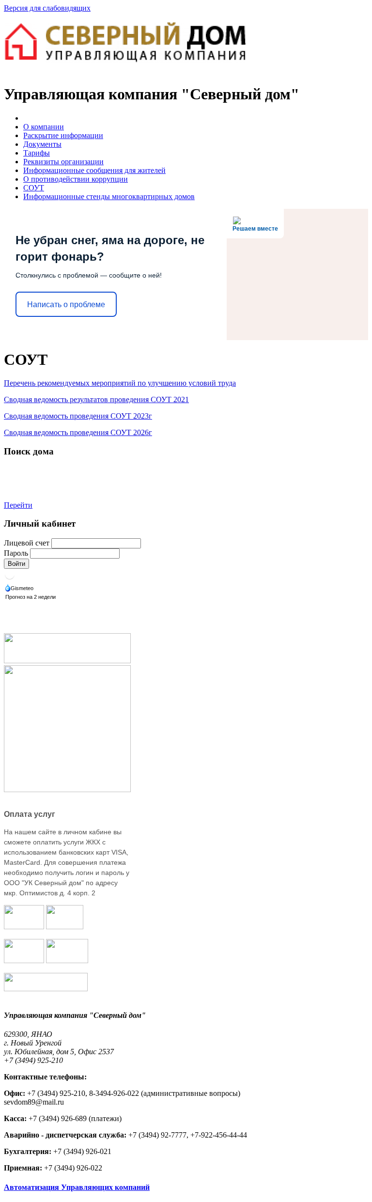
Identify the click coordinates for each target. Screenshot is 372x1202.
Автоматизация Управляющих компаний (77, 1187)
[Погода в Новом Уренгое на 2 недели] (31, 597)
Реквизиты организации (63, 161)
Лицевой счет (26, 543)
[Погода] (20, 589)
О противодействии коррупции (75, 179)
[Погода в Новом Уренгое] (10, 578)
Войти (16, 563)
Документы (42, 144)
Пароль (16, 553)
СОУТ (33, 188)
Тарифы (36, 153)
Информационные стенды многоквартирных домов (109, 196)
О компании (43, 127)
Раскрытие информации (63, 135)
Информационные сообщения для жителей (94, 170)
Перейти (18, 505)
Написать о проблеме (66, 304)
